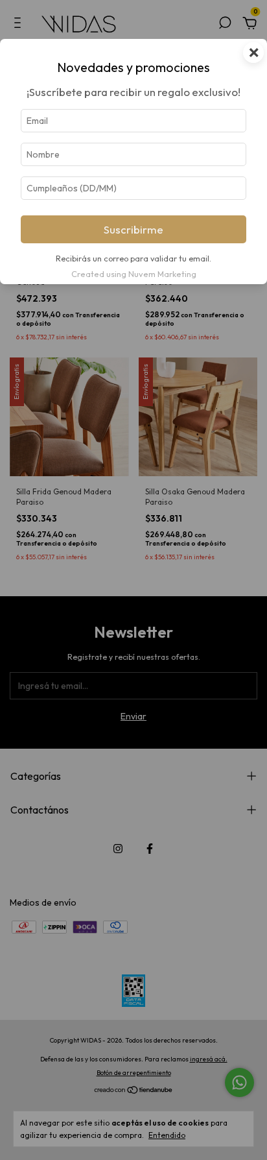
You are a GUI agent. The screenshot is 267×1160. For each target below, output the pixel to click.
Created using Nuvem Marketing (133, 274)
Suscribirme (133, 229)
